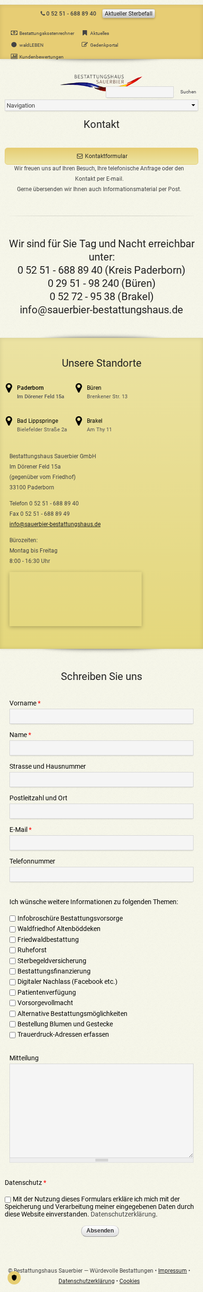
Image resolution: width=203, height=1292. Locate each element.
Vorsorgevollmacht (45, 1003)
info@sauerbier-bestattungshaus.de (101, 310)
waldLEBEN (31, 45)
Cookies (129, 1281)
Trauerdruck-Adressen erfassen (63, 1034)
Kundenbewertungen (41, 56)
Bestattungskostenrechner (46, 33)
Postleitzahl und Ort (38, 798)
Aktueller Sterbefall (128, 13)
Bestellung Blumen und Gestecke (65, 1024)
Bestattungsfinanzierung (54, 971)
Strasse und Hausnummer (47, 766)
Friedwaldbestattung (48, 939)
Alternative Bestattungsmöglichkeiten (73, 1013)
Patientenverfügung (46, 992)
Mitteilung (24, 1058)
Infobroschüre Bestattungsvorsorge (70, 918)
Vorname (25, 703)
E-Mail (20, 829)
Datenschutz (25, 1182)
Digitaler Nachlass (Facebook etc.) (67, 981)
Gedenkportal (104, 45)
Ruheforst (32, 950)
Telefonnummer (32, 861)
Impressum (172, 1270)
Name (20, 734)
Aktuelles (99, 33)
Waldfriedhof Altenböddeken (59, 928)
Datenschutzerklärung (123, 1214)
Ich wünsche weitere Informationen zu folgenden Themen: (93, 901)
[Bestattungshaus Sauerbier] (101, 91)
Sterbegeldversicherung (51, 961)
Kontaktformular (106, 156)
